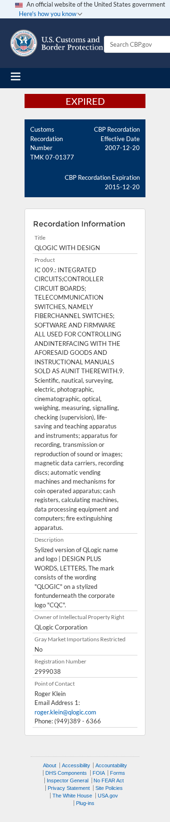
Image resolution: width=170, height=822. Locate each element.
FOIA (99, 773)
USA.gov (108, 795)
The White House (72, 795)
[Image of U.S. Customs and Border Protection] (56, 43)
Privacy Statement (69, 788)
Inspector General (67, 780)
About (49, 765)
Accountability (111, 765)
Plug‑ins (85, 803)
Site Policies (109, 788)
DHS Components (66, 773)
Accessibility (76, 765)
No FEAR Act (109, 780)
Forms (117, 773)
